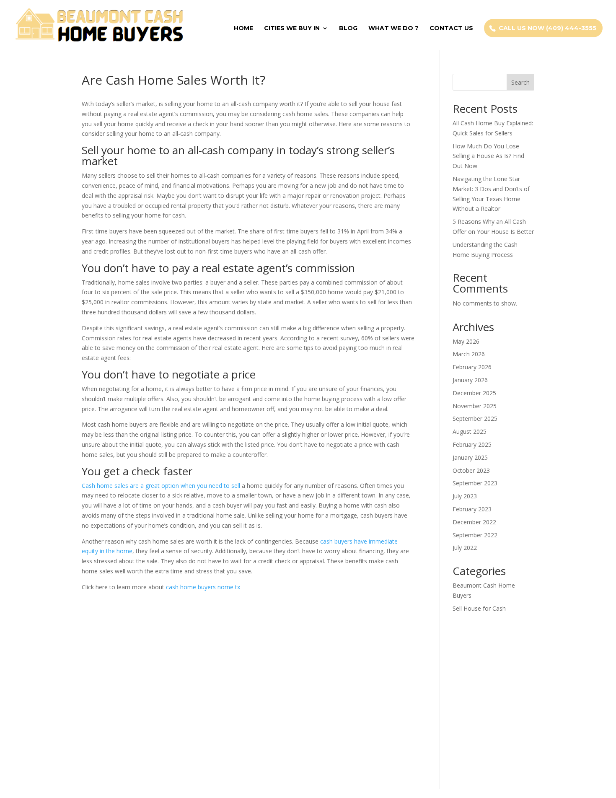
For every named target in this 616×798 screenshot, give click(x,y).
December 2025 (474, 393)
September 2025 (475, 418)
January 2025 (470, 457)
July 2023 (465, 496)
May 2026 (466, 341)
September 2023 (475, 483)
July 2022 (465, 548)
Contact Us (451, 28)
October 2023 (471, 470)
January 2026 (470, 380)
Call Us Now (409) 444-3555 (547, 28)
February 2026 (472, 367)
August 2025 (470, 431)
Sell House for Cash (479, 608)
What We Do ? (393, 28)
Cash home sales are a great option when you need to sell (161, 486)
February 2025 (472, 444)
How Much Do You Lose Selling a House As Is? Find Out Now (488, 156)
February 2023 (472, 509)
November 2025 (475, 406)
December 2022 (474, 522)
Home (243, 28)
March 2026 (469, 354)
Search (520, 82)
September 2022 (475, 535)
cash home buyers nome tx (203, 587)
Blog (348, 28)
